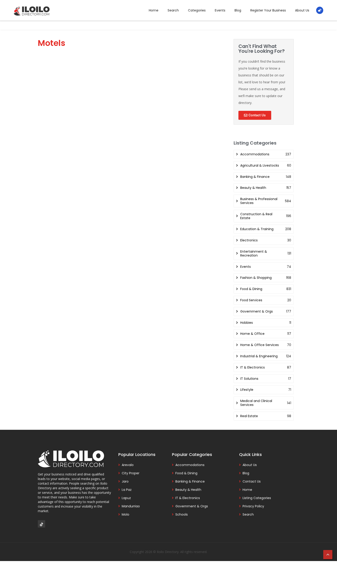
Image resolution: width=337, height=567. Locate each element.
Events (220, 10)
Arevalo (128, 465)
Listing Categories (257, 498)
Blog (238, 10)
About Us (302, 10)
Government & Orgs (191, 506)
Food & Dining (186, 473)
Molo (125, 514)
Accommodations (189, 465)
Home (153, 10)
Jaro (125, 481)
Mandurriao (131, 506)
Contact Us (252, 481)
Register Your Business (268, 10)
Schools (181, 514)
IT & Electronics (187, 498)
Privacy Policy (253, 506)
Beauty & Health (188, 489)
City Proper (130, 473)
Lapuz (126, 498)
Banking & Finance (190, 481)
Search (173, 10)
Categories (197, 10)
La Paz (127, 489)
